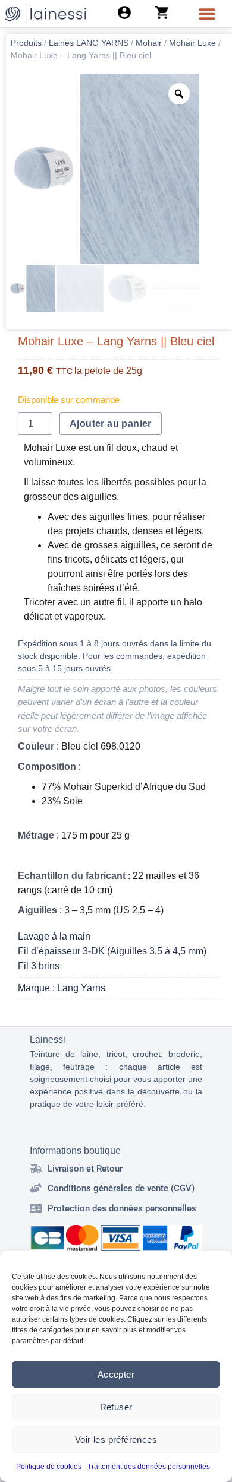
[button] (206, 13)
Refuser (116, 1407)
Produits (26, 42)
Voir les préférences (116, 1440)
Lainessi (47, 1039)
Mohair (149, 42)
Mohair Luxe (192, 42)
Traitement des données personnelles (148, 1466)
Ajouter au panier (111, 423)
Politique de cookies (48, 1466)
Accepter (116, 1374)
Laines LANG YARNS (88, 42)
